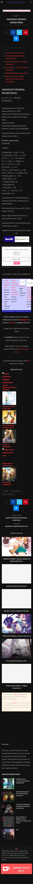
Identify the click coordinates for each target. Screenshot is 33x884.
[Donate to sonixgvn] (16, 869)
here (28, 361)
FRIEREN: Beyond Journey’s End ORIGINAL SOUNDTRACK (23, 781)
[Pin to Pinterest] (25, 32)
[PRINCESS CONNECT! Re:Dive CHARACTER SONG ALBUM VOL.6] (16, 546)
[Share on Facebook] (13, 32)
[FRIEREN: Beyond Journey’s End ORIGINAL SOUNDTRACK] (8, 783)
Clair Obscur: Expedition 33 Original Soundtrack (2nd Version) (23, 806)
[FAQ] (8, 834)
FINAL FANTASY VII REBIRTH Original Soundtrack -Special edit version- (23, 820)
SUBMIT (17, 263)
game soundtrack (15, 491)
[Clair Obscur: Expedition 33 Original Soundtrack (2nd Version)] (8, 809)
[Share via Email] (16, 38)
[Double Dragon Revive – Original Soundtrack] (16, 673)
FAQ (17, 830)
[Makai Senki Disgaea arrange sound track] (16, 623)
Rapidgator (24, 320)
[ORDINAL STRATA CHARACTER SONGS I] (16, 598)
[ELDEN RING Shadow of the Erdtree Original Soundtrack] (8, 796)
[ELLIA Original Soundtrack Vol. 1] (16, 648)
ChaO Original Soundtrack (14, 53)
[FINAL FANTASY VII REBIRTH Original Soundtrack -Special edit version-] (8, 821)
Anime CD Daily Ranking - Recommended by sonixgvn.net (16, 311)
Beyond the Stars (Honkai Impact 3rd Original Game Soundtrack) (14, 79)
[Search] (31, 2)
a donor (12, 323)
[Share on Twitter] (19, 32)
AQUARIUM (5, 491)
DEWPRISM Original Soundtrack (16, 73)
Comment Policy (18, 694)
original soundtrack (8, 494)
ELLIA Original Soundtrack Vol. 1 (16, 661)
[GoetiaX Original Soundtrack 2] (16, 573)
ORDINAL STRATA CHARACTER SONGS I (16, 611)
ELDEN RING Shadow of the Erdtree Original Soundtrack (22, 793)
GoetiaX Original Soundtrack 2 (16, 586)
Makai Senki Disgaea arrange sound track (17, 636)
